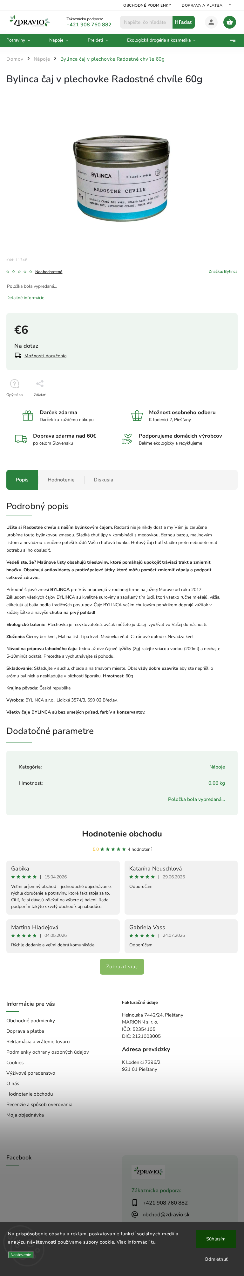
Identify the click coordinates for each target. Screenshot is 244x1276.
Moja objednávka (25, 1114)
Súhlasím (216, 1239)
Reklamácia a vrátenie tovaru (38, 1041)
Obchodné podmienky (147, 5)
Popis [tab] (22, 479)
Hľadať (184, 22)
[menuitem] (23, 40)
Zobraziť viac (122, 966)
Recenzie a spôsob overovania (39, 1104)
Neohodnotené (48, 272)
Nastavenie (20, 1254)
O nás (12, 1083)
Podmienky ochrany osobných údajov (47, 1052)
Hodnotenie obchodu (122, 833)
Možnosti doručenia (45, 356)
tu (153, 1242)
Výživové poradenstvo (30, 1073)
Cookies (15, 1062)
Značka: (223, 271)
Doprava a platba (202, 5)
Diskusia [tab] (103, 479)
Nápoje (217, 766)
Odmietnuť (216, 1259)
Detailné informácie (25, 298)
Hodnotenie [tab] (61, 479)
